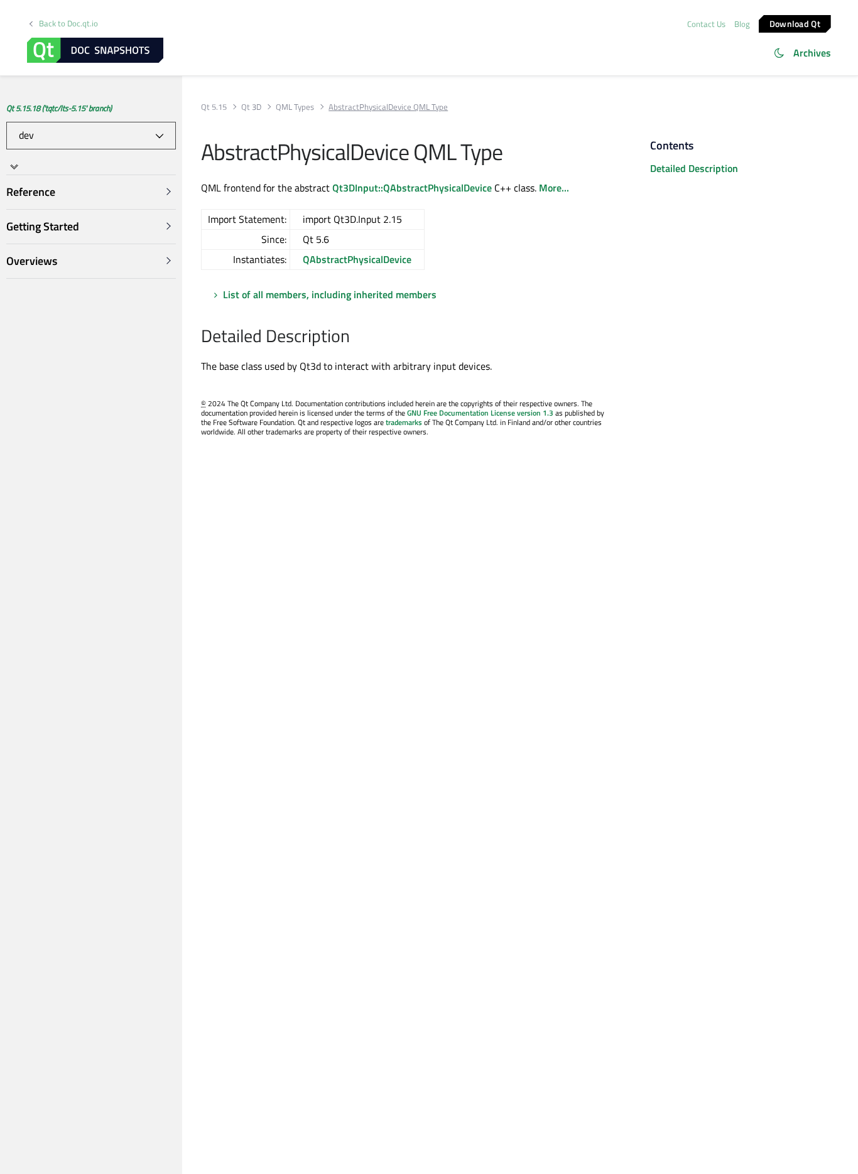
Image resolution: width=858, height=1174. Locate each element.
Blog (742, 24)
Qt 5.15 (214, 107)
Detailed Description (694, 168)
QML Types (295, 107)
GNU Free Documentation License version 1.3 (480, 413)
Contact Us (706, 24)
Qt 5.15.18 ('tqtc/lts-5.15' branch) (59, 108)
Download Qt (794, 23)
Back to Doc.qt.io (68, 23)
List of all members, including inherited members (330, 294)
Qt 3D (251, 107)
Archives (812, 52)
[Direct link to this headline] (356, 337)
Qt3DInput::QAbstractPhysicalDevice (412, 187)
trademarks (404, 422)
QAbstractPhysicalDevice (357, 259)
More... (554, 187)
